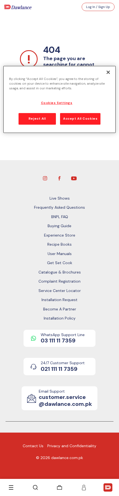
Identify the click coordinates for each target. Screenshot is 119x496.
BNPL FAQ (59, 216)
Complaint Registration (59, 281)
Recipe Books (59, 244)
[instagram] (45, 177)
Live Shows (60, 198)
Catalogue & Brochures (59, 272)
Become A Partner (59, 309)
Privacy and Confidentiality (71, 445)
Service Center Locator (59, 290)
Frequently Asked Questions (59, 207)
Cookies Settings (57, 103)
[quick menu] (108, 487)
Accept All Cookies (80, 119)
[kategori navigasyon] (11, 487)
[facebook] (59, 177)
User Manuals (60, 253)
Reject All (37, 119)
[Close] (108, 72)
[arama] (35, 487)
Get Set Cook (59, 262)
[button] (83, 487)
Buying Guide (59, 225)
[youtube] (73, 177)
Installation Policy (60, 318)
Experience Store (59, 235)
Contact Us (33, 445)
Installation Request (59, 299)
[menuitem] (59, 487)
